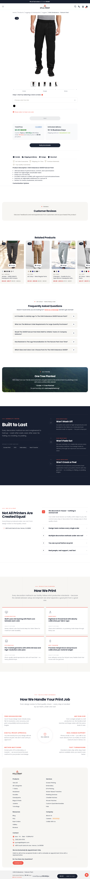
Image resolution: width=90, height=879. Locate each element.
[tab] (16, 157)
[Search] (75, 6)
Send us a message (52, 310)
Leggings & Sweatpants (32, 12)
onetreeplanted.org (52, 388)
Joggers (44, 12)
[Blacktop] (14, 105)
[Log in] (83, 6)
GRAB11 (47, 1)
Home (15, 12)
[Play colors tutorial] (42, 95)
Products (21, 12)
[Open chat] (87, 875)
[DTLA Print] (45, 6)
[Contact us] (79, 6)
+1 (13, 271)
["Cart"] (86, 6)
